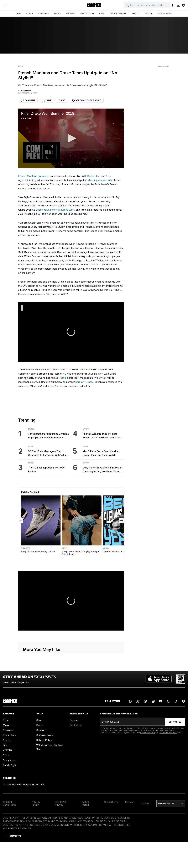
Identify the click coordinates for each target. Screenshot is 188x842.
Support (41, 730)
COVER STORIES (118, 13)
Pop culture (9, 735)
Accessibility (111, 802)
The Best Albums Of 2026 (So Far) (119, 551)
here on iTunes (83, 381)
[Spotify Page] (183, 701)
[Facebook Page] (130, 701)
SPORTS (70, 13)
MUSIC (57, 13)
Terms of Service (168, 733)
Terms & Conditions (9, 803)
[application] (71, 138)
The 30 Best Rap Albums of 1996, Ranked (46, 469)
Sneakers (25, 548)
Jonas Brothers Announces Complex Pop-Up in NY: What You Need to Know (48, 435)
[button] (70, 138)
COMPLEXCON (165, 13)
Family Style (9, 765)
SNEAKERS (43, 13)
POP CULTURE (87, 13)
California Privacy (60, 803)
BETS (101, 13)
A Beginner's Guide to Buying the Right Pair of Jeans (80, 552)
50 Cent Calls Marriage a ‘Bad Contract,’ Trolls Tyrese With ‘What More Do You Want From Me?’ (47, 453)
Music (21, 66)
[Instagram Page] (153, 701)
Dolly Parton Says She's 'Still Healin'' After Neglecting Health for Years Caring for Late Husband (103, 469)
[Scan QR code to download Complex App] (180, 679)
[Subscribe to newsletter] (175, 722)
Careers (73, 720)
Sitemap (129, 802)
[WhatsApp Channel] (145, 701)
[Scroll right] (121, 520)
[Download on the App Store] (159, 679)
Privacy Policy (147, 733)
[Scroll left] (20, 520)
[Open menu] (6, 5)
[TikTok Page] (175, 701)
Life (5, 745)
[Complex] (94, 5)
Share (62, 100)
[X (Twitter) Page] (137, 701)
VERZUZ (136, 13)
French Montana (27, 176)
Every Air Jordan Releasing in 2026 (38, 551)
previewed (43, 176)
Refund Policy (44, 740)
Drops (39, 725)
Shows (7, 755)
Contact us (75, 725)
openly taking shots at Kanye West (55, 209)
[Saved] (173, 5)
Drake (90, 176)
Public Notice (85, 803)
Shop (39, 720)
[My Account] (178, 5)
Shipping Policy (44, 735)
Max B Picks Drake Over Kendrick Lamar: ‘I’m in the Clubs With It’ (101, 453)
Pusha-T (63, 377)
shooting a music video (100, 180)
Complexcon (10, 760)
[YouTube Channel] (160, 701)
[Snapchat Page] (168, 701)
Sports (6, 740)
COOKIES (145, 803)
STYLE (29, 13)
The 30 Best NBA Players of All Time (24, 784)
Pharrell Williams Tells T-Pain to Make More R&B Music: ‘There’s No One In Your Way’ (102, 435)
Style (65, 548)
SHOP (18, 13)
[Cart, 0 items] (183, 5)
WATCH (148, 13)
